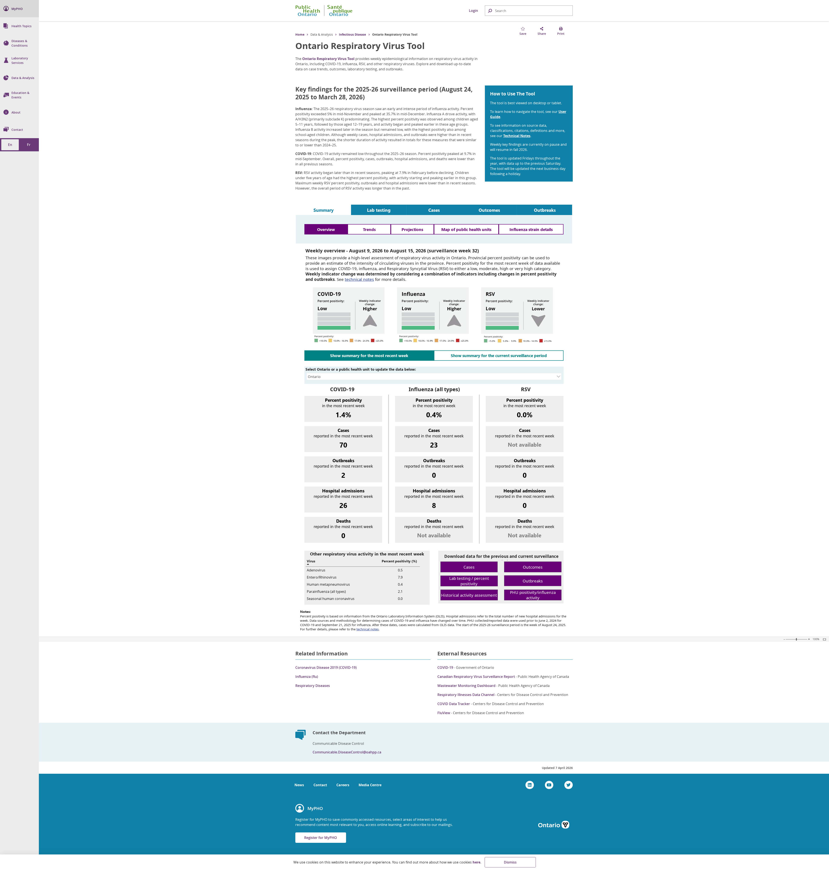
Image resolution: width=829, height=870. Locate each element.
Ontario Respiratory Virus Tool (360, 46)
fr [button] (28, 144)
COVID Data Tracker (453, 703)
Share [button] (542, 34)
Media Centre (370, 785)
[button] (490, 10)
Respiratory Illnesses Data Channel (465, 694)
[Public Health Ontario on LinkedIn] (529, 785)
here (476, 862)
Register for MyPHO (320, 837)
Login (473, 10)
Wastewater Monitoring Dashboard (466, 685)
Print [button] (561, 34)
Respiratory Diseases (312, 685)
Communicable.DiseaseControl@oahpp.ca (347, 752)
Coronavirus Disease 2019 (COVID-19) (326, 667)
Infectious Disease (352, 34)
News (299, 785)
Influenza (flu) (306, 676)
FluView (443, 712)
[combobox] (529, 11)
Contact (320, 785)
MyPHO (315, 808)
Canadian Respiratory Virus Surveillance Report (476, 676)
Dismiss (510, 862)
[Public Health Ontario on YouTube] (549, 785)
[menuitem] (19, 8)
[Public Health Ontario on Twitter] (568, 785)
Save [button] (522, 34)
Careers (342, 785)
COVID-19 (445, 667)
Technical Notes (516, 135)
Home (299, 34)
